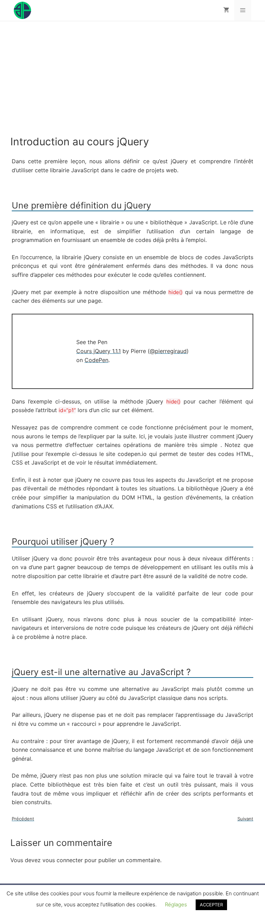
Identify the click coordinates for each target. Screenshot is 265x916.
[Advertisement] (132, 83)
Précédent (23, 818)
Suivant (245, 818)
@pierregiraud (168, 351)
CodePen (96, 360)
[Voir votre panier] (226, 10)
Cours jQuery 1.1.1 (98, 351)
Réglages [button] (176, 904)
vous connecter (62, 860)
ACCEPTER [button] (211, 904)
